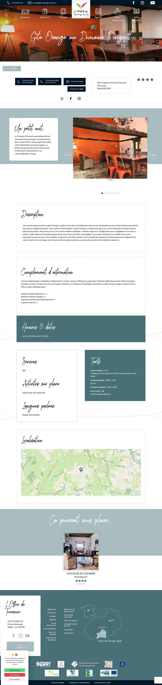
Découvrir (51, 613)
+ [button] (24, 452)
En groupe (68, 629)
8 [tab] (117, 193)
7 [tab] (115, 193)
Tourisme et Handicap (51, 638)
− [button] (24, 455)
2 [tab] (104, 193)
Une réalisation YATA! (102, 682)
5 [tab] (111, 193)
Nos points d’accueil (68, 616)
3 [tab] (106, 193)
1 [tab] (102, 193)
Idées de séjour (70, 620)
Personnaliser (15, 679)
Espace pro (69, 633)
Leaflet (128, 495)
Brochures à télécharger (69, 610)
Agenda (52, 619)
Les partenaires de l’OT (70, 625)
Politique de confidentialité (79, 682)
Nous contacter (20, 646)
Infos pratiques (49, 628)
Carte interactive (51, 624)
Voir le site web (76, 89)
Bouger (53, 616)
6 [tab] (113, 193)
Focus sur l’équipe (52, 633)
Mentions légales (57, 682)
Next (152, 155)
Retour (11, 68)
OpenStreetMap (136, 495)
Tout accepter (14, 670)
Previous (67, 155)
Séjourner (52, 609)
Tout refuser (14, 675)
